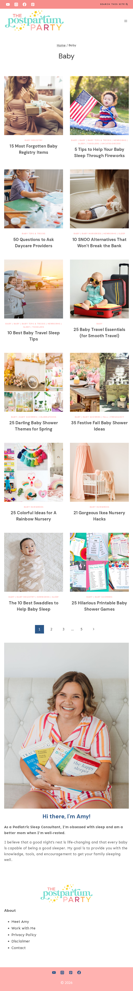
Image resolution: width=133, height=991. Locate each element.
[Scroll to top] (124, 977)
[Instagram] (16, 4)
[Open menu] (125, 21)
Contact (18, 948)
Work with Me (23, 928)
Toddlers (93, 143)
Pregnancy (117, 417)
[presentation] (33, 105)
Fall (105, 417)
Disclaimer (20, 941)
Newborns (119, 140)
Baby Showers (28, 417)
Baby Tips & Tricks (99, 140)
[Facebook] (24, 4)
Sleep (81, 143)
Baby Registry (34, 140)
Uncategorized (111, 143)
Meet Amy (20, 921)
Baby (74, 140)
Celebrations (47, 417)
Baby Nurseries (91, 233)
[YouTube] (7, 4)
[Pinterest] (33, 4)
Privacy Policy (23, 935)
